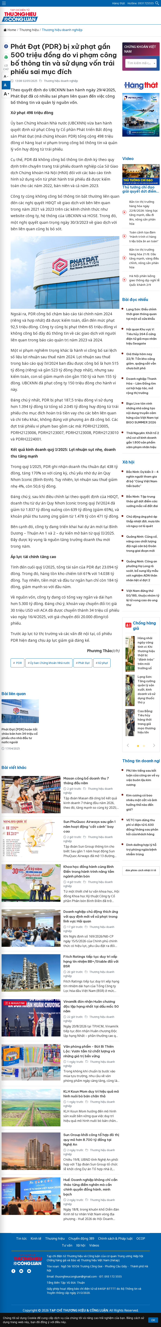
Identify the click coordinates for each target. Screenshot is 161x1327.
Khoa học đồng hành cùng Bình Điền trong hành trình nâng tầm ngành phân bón (88, 871)
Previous (127, 745)
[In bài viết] (6, 57)
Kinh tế (36, 1238)
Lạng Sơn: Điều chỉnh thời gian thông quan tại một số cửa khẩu (141, 314)
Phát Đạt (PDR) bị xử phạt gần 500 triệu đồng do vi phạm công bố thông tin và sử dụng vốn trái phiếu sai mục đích (64, 59)
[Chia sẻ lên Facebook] (6, 46)
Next (154, 745)
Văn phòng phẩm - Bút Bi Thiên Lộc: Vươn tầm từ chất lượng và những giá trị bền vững (89, 1051)
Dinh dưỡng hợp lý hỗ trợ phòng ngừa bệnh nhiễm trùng (141, 849)
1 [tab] (138, 746)
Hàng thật (118, 3)
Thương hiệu (29, 30)
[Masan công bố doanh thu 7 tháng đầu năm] (31, 794)
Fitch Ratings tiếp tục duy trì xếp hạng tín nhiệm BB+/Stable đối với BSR (90, 961)
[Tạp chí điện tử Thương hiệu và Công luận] (27, 1260)
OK (153, 1320)
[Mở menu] (4, 3)
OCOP (140, 1238)
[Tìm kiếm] (157, 3)
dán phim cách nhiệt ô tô (140, 870)
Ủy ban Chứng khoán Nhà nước (50, 663)
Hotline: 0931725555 (140, 3)
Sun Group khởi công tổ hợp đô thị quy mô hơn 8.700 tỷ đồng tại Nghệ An (91, 1140)
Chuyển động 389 (81, 1238)
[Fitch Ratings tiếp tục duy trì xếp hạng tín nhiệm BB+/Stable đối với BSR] (31, 973)
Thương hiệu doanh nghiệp (62, 30)
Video (128, 158)
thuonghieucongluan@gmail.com (76, 1276)
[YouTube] (21, 1271)
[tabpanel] (140, 687)
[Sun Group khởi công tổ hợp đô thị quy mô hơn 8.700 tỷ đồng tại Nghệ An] (31, 1151)
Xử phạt (103, 663)
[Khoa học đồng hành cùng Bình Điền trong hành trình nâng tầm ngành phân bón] (31, 883)
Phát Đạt (84, 663)
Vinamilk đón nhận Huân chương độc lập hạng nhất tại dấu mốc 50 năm (91, 1006)
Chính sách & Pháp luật (115, 1238)
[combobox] (141, 63)
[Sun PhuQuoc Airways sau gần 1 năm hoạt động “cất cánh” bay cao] (31, 838)
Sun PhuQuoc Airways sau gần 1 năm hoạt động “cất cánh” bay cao (89, 826)
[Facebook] (13, 1271)
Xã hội (128, 462)
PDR (18, 663)
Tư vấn (67, 1245)
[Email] (29, 1271)
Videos (94, 1245)
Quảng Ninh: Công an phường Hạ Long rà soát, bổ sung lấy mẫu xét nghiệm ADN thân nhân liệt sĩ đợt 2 (142, 570)
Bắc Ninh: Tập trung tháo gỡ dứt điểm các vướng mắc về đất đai (142, 501)
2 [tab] (144, 746)
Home (11, 30)
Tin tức (21, 1238)
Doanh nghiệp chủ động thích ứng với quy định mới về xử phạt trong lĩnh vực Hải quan (90, 916)
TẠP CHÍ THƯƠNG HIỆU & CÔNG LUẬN (78, 1310)
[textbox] (141, 63)
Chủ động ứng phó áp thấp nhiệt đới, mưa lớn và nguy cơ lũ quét (143, 521)
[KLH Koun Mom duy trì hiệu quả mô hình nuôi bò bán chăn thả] (31, 1108)
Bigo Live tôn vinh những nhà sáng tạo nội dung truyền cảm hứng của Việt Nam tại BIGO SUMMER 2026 (142, 413)
